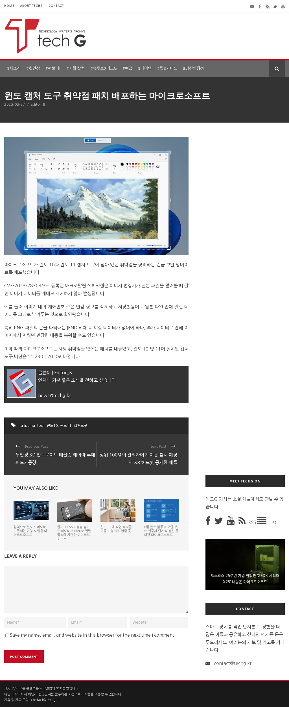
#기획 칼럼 (75, 68)
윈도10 (52, 425)
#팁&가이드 (167, 68)
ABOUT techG (31, 6)
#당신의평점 (193, 68)
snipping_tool (32, 425)
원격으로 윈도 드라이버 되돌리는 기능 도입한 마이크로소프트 (30, 531)
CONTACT (56, 6)
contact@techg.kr (232, 663)
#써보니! (53, 68)
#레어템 (145, 68)
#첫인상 (33, 68)
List (272, 522)
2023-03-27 (14, 104)
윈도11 (65, 425)
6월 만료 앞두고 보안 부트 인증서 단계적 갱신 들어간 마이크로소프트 (161, 531)
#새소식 (14, 68)
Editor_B (38, 104)
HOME (9, 6)
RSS (252, 522)
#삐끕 (127, 68)
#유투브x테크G (103, 68)
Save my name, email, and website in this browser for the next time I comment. (93, 635)
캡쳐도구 (80, 425)
